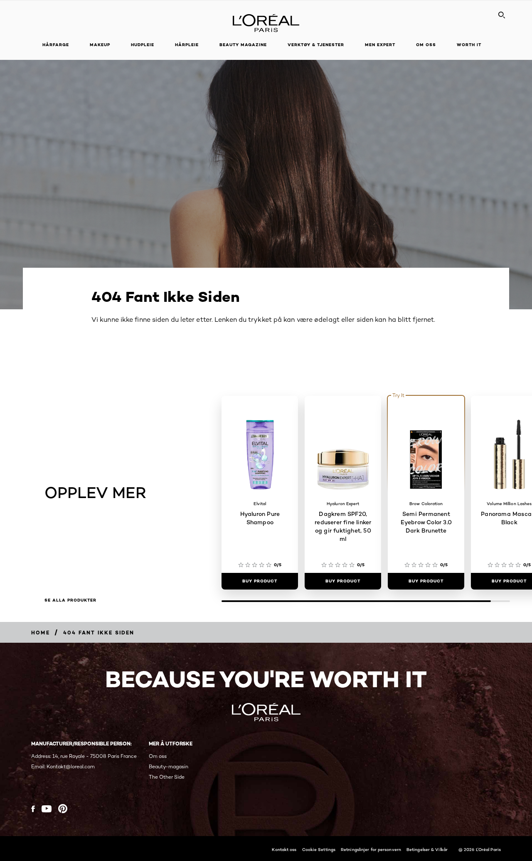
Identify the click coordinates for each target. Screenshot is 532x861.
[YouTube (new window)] (47, 808)
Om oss (158, 756)
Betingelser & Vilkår (427, 849)
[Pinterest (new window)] (62, 808)
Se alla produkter (70, 600)
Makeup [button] (100, 44)
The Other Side (167, 777)
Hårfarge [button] (55, 44)
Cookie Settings (319, 849)
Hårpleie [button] (187, 44)
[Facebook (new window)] (33, 808)
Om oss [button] (426, 44)
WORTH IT (469, 44)
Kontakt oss (284, 849)
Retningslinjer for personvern (371, 849)
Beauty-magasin (168, 766)
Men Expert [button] (380, 44)
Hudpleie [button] (142, 44)
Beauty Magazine (243, 44)
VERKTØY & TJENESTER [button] (316, 44)
